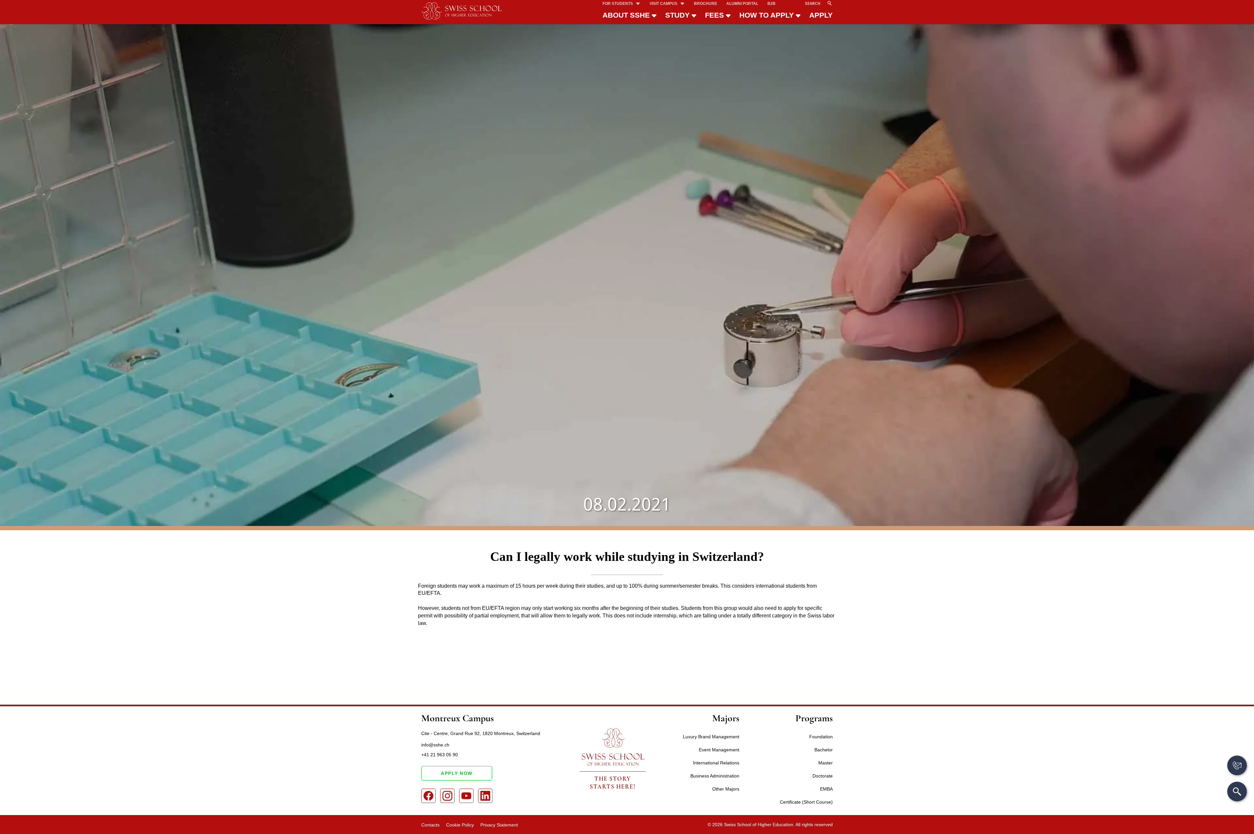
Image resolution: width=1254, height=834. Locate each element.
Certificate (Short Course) (806, 802)
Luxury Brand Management (711, 736)
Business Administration (714, 775)
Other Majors (725, 789)
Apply (821, 15)
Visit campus (663, 3)
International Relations (716, 762)
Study (677, 15)
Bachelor (823, 749)
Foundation (821, 736)
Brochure (705, 3)
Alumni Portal (742, 3)
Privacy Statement (499, 824)
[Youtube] (466, 796)
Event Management (719, 749)
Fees (714, 15)
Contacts (430, 824)
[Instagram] (447, 796)
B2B (771, 3)
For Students (618, 3)
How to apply (766, 15)
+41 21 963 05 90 (439, 754)
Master (825, 762)
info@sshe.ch (435, 744)
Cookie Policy (460, 824)
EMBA (826, 789)
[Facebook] (428, 796)
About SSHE (626, 15)
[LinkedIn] (485, 796)
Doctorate (822, 775)
